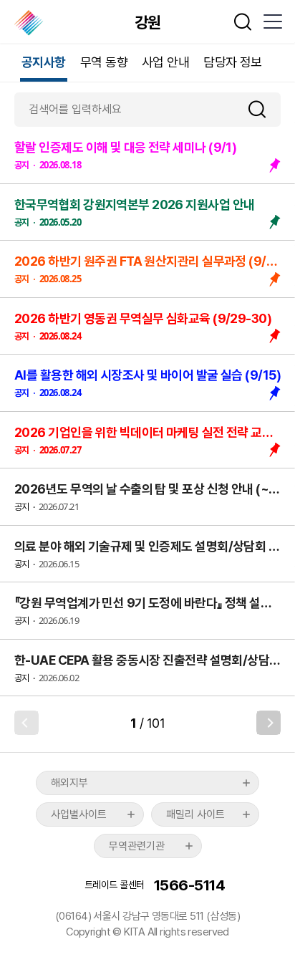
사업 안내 (165, 61)
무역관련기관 (137, 846)
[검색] (263, 109)
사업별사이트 (79, 814)
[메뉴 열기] (272, 21)
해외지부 (69, 782)
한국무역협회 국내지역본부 (29, 23)
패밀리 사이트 (195, 814)
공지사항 (43, 61)
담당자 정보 (232, 61)
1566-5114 (189, 885)
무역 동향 (103, 61)
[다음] (268, 723)
